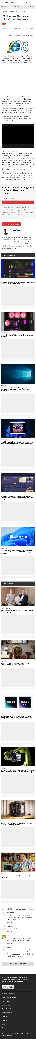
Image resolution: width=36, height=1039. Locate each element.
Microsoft (5, 56)
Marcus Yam (12, 24)
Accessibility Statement (9, 1009)
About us (4, 1016)
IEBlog (13, 162)
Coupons (4, 1020)
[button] (34, 2)
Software (4, 11)
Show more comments (17, 964)
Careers (4, 1024)
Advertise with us (7, 1012)
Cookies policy (6, 1005)
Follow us (21, 35)
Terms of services (22, 207)
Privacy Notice (24, 209)
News (4, 24)
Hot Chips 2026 (15, 7)
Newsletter (30, 35)
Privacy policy (6, 1001)
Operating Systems (14, 11)
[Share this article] (3, 35)
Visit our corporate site (15, 981)
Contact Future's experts (9, 997)
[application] (18, 135)
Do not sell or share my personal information (15, 1028)
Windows (23, 11)
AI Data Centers (30, 7)
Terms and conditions (8, 993)
